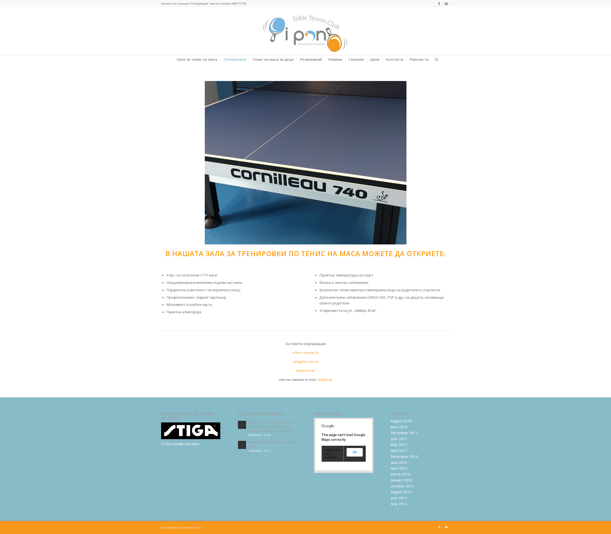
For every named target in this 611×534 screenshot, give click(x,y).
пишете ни (305, 370)
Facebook (324, 379)
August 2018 (401, 420)
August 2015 (401, 491)
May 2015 (399, 503)
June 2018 (399, 426)
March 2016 (400, 474)
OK (355, 452)
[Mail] (446, 3)
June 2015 (399, 497)
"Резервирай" (199, 3)
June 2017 (399, 438)
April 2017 (399, 450)
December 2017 (404, 432)
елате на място (306, 352)
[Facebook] (439, 3)
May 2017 (399, 444)
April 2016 (399, 468)
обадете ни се (305, 361)
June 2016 (399, 462)
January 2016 (401, 480)
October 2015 (402, 486)
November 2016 (404, 456)
